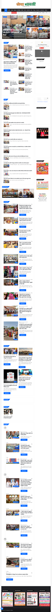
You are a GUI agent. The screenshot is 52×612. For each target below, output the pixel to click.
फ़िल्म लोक (15, 10)
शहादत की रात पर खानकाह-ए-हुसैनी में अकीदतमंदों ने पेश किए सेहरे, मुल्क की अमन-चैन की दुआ (25, 296)
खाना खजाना (28, 10)
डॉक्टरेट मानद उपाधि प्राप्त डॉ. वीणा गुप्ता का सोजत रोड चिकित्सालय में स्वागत (16, 156)
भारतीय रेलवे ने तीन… (23, 196)
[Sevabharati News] (26, 4)
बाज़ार (31, 10)
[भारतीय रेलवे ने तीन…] (26, 193)
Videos (46, 10)
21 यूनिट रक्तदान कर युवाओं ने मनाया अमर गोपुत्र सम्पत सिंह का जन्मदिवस (26, 513)
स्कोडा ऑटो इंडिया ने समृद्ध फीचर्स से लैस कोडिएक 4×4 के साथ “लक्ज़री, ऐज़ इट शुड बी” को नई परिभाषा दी (25, 359)
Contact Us (42, 10)
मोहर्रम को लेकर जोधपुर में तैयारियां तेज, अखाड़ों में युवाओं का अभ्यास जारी (26, 528)
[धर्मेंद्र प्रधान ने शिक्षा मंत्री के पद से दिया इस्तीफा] (32, 21)
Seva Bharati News (42, 44)
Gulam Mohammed (22, 204)
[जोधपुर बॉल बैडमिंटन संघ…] (10, 193)
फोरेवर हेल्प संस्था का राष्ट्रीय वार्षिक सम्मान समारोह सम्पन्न (24, 12)
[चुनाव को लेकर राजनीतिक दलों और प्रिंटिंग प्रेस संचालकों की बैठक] (14, 27)
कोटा (28, 28)
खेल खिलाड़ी (5, 186)
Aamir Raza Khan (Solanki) (8, 59)
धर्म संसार (22, 10)
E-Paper (34, 10)
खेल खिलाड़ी (18, 10)
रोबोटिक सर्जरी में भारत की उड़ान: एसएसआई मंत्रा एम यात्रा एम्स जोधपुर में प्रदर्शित (25, 379)
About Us (38, 10)
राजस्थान (12, 10)
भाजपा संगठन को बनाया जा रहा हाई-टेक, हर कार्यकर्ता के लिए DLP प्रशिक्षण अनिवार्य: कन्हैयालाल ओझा (28, 76)
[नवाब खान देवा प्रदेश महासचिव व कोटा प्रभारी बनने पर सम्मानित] (32, 33)
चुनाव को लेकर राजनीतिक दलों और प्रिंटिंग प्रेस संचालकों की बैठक (12, 32)
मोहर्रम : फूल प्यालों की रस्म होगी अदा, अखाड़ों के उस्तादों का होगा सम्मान (25, 244)
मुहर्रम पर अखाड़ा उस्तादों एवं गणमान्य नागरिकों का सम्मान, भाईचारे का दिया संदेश (25, 282)
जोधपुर (40, 28)
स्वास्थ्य (25, 10)
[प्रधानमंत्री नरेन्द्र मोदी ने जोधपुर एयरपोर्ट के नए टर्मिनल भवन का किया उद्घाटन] (21, 82)
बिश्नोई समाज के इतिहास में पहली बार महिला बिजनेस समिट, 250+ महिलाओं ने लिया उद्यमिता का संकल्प (28, 62)
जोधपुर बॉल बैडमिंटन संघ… (9, 196)
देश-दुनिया (9, 10)
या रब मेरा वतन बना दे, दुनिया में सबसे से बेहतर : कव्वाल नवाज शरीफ (26, 561)
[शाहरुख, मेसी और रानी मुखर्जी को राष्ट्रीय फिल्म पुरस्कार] (8, 411)
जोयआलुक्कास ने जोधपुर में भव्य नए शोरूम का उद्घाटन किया (17, 574)
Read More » (7, 70)
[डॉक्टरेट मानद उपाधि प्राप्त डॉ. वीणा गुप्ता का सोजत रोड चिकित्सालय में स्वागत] (6, 81)
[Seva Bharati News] (42, 42)
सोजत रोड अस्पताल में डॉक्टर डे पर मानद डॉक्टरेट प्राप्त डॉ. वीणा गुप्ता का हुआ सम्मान (17, 178)
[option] (26, 27)
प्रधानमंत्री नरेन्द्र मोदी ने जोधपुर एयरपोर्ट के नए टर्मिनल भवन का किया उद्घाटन (16, 162)
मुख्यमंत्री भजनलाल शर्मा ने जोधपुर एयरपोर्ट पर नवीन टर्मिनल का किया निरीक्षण (26, 498)
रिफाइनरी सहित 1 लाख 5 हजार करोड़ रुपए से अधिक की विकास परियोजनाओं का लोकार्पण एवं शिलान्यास (13, 91)
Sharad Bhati (21, 376)
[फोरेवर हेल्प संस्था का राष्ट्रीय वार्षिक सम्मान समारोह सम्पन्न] (21, 68)
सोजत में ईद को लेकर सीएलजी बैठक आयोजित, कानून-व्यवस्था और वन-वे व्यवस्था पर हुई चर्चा (26, 546)
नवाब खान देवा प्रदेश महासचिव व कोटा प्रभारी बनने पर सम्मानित (31, 36)
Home (6, 10)
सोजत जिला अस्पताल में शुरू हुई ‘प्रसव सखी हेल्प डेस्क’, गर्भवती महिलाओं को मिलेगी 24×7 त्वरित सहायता (44, 22)
